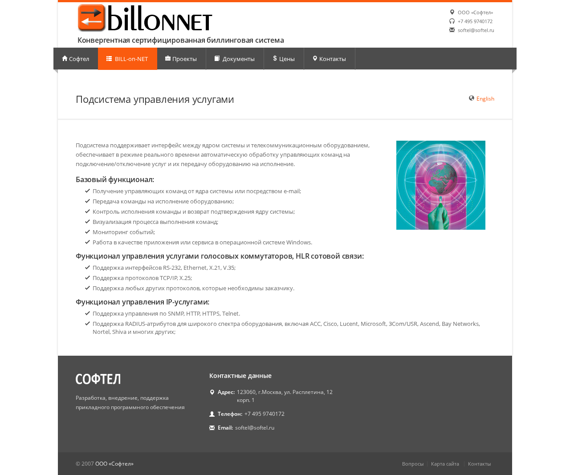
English (485, 98)
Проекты (184, 59)
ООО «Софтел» (475, 12)
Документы (238, 59)
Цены (287, 59)
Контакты (332, 59)
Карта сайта (445, 464)
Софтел (79, 59)
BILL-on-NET (131, 59)
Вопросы (412, 463)
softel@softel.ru (476, 30)
